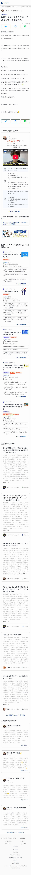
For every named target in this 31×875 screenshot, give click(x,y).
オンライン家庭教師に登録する (8, 838)
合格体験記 (22, 838)
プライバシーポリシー (15, 854)
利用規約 (15, 852)
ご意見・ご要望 (15, 863)
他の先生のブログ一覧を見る (15, 832)
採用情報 (15, 849)
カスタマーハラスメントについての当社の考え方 (15, 865)
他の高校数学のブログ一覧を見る (15, 715)
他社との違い (8, 843)
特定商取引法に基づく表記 (15, 857)
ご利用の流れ (8, 841)
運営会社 (15, 846)
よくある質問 (23, 843)
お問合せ (15, 860)
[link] (15, 268)
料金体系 (23, 841)
